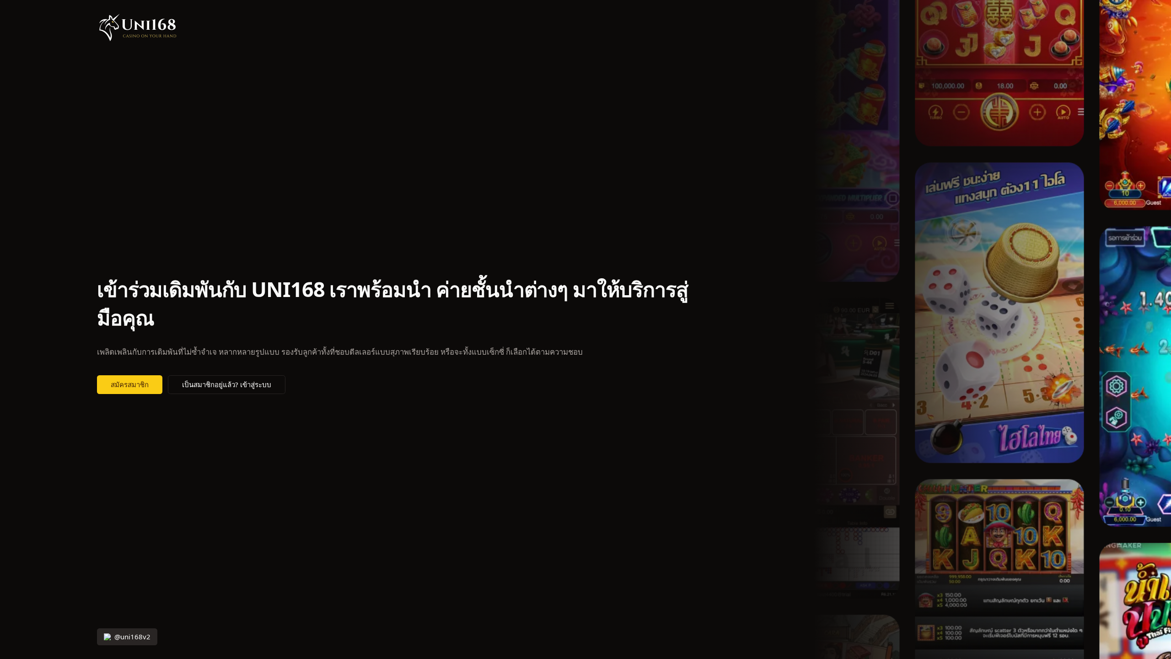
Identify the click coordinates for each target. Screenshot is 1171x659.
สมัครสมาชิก (130, 384)
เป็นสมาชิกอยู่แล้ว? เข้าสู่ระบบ (226, 384)
